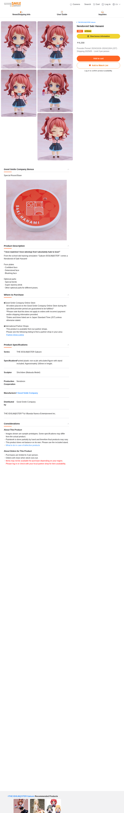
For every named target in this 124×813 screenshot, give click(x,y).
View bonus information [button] (100, 36)
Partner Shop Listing (15, 335)
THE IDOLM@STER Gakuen (87, 22)
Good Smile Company (28, 393)
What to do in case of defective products (23, 445)
